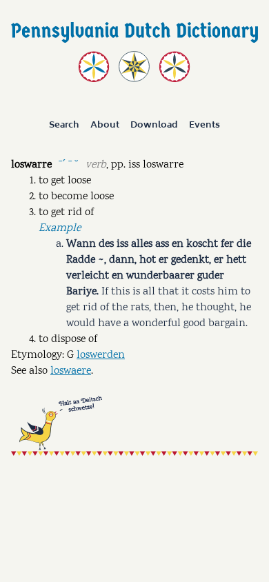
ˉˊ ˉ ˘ (68, 164)
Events (204, 125)
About (104, 125)
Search (64, 125)
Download (154, 125)
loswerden (101, 355)
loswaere (70, 371)
